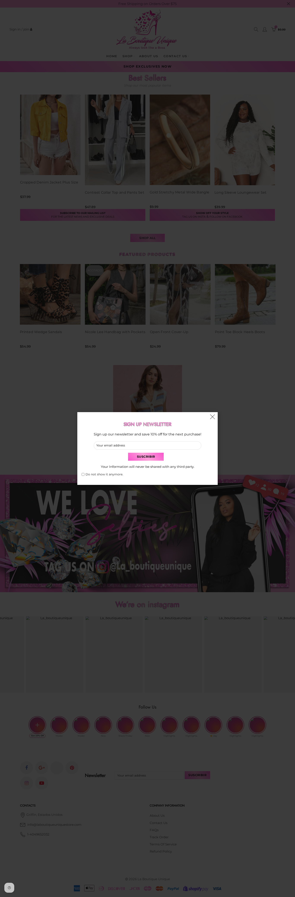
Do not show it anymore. (104, 474)
